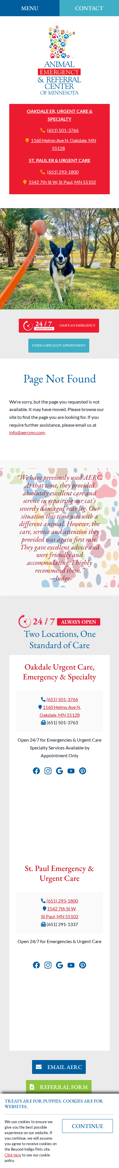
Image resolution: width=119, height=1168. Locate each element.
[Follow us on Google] (59, 769)
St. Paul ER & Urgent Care (59, 160)
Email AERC (64, 1067)
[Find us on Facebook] (36, 769)
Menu (29, 8)
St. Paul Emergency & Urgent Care (59, 873)
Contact (89, 8)
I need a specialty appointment (58, 345)
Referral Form (63, 1087)
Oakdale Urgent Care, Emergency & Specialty (59, 671)
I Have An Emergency (77, 325)
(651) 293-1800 (63, 172)
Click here (13, 1155)
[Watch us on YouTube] (71, 769)
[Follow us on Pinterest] (82, 769)
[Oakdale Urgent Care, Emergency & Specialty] (59, 60)
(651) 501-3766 (63, 130)
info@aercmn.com (27, 432)
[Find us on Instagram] (47, 769)
